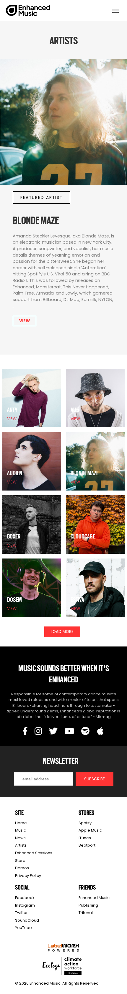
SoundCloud (27, 920)
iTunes (85, 837)
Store (20, 860)
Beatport (87, 845)
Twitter (21, 912)
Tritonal (86, 912)
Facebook (24, 897)
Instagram (25, 905)
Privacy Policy (28, 875)
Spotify (85, 822)
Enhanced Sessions (33, 852)
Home (21, 822)
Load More (62, 631)
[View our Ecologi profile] (62, 966)
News (20, 837)
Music (20, 830)
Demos (22, 867)
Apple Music (90, 830)
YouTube (23, 927)
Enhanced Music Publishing (94, 901)
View (24, 321)
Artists (21, 845)
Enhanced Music (28, 11)
